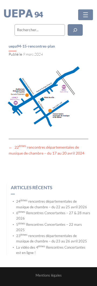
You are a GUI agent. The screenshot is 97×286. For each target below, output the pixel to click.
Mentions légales (49, 275)
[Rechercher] (75, 30)
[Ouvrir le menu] (85, 14)
